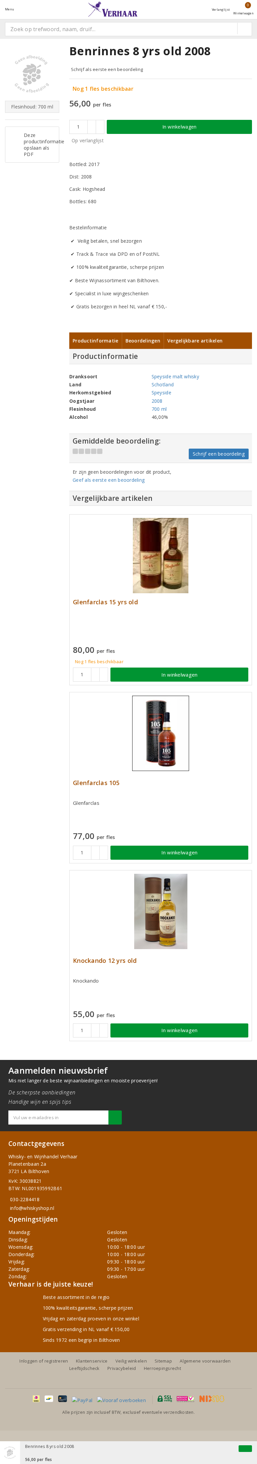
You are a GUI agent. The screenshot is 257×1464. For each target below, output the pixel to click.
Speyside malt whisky (175, 376)
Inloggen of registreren (43, 1361)
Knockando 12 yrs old (105, 961)
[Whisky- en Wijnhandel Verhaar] (113, 9)
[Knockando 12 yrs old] (161, 911)
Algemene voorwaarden (205, 1361)
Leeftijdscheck (84, 1368)
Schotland (163, 384)
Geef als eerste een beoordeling (109, 480)
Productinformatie (95, 340)
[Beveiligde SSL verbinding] (185, 1398)
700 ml (159, 409)
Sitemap (163, 1361)
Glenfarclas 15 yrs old (105, 602)
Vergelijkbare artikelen (195, 340)
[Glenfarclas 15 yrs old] (161, 555)
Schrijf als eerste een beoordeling (107, 69)
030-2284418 (24, 1199)
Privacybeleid (121, 1368)
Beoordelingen (142, 340)
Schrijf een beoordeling (219, 454)
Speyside (161, 392)
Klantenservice (92, 1361)
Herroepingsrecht (162, 1368)
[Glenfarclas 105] (161, 733)
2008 (157, 401)
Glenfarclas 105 (96, 783)
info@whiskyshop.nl (32, 1208)
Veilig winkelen (131, 1361)
